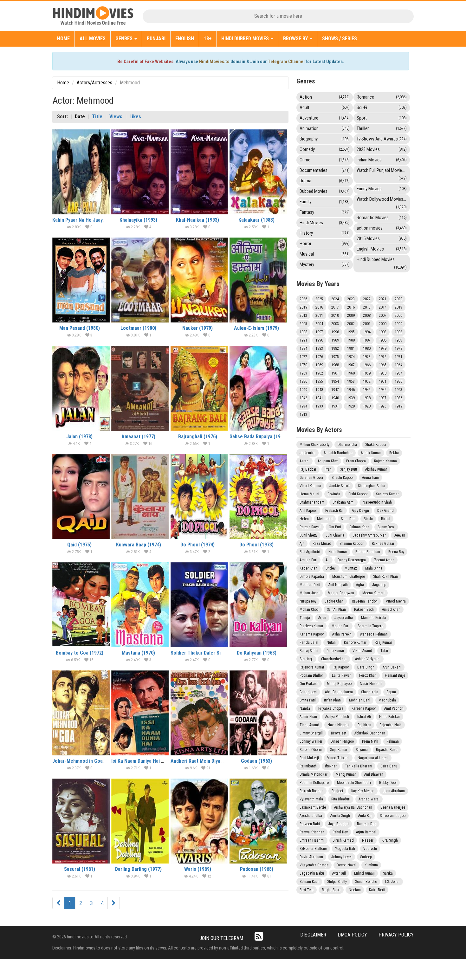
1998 (303, 332)
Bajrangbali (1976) (197, 437)
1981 (351, 348)
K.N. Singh (390, 840)
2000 (382, 324)
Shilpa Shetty (337, 881)
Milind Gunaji (364, 873)
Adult (325, 107)
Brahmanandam (312, 502)
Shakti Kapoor (375, 444)
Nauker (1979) (197, 328)
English (184, 39)
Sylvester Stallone (313, 848)
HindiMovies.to (214, 61)
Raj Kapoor (341, 667)
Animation (325, 128)
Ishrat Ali (364, 716)
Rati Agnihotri (310, 552)
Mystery (325, 264)
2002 (351, 324)
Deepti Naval (346, 865)
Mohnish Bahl (359, 700)
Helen (304, 519)
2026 (303, 299)
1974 (351, 357)
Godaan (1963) (256, 761)
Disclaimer (313, 935)
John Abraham (394, 791)
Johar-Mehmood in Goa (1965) (85, 761)
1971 (398, 357)
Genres (124, 39)
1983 (319, 348)
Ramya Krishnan (312, 832)
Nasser (367, 840)
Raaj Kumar (383, 642)
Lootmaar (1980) (138, 328)
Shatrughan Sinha (371, 486)
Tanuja (305, 618)
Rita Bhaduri (340, 799)
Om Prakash (309, 684)
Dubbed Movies (325, 191)
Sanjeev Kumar (387, 494)
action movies (382, 228)
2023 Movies (382, 149)
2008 (367, 315)
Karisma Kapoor (312, 634)
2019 (303, 307)
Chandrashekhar (334, 659)
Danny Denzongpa (352, 560)
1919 (398, 406)
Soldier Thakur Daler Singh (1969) (207, 653)
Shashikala (369, 692)
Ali (327, 560)
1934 (303, 406)
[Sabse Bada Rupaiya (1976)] (258, 388)
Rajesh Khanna (385, 461)
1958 (382, 373)
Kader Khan (308, 568)
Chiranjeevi (308, 692)
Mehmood (325, 519)
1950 (398, 381)
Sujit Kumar (338, 749)
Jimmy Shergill (311, 733)
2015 (367, 307)
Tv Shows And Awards (382, 139)
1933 (319, 406)
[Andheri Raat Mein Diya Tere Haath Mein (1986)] (199, 712)
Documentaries (325, 170)
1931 (335, 406)
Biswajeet (338, 733)
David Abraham (311, 857)
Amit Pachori (394, 708)
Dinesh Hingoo (342, 741)
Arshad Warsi (369, 799)
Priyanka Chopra (330, 708)
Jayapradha (343, 618)
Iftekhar (331, 766)
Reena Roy (396, 552)
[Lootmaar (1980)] (140, 280)
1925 (382, 406)
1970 (303, 365)
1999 (398, 324)
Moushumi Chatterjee (348, 576)
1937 (382, 398)
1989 (335, 340)
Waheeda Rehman (374, 634)
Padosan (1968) (256, 869)
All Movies (93, 39)
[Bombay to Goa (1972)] (81, 604)
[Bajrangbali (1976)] (199, 388)
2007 (382, 315)
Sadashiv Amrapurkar (369, 535)
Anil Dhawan (373, 774)
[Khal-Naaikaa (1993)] (199, 171)
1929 (351, 406)
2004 (319, 324)
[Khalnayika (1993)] (140, 171)
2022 (367, 299)
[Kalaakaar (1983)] (258, 171)
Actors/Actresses (94, 83)
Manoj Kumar (346, 774)
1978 (398, 348)
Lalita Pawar (341, 675)
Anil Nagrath (338, 585)
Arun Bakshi (392, 667)
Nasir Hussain (371, 684)
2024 (335, 299)
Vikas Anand (362, 651)
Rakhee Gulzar (383, 543)
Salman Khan (359, 527)
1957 (398, 373)
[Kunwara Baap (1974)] (140, 496)
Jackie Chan (334, 601)
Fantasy (325, 212)
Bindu (368, 519)
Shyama (362, 749)
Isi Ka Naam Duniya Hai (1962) (143, 761)
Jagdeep (379, 585)
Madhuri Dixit (310, 585)
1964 (398, 365)
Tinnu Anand (309, 725)
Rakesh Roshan (311, 791)
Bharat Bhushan (367, 552)
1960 (351, 373)
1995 (351, 332)
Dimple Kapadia (312, 576)
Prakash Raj (334, 510)
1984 (303, 348)
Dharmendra (347, 444)
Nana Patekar (389, 716)
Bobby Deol (388, 782)
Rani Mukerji (309, 758)
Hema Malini (309, 494)
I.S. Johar (392, 881)
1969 (319, 365)
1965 (382, 365)
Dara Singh (365, 667)
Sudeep (366, 857)
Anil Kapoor (308, 510)
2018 (319, 307)
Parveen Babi (310, 824)
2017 (335, 307)
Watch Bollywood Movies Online (383, 202)
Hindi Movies (325, 222)
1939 (351, 398)
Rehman (392, 741)
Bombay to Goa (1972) (79, 653)
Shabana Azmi (343, 502)
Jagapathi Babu (312, 873)
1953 (351, 381)
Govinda (333, 494)
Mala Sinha (373, 568)
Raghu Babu (331, 890)
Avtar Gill (339, 873)
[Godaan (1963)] (258, 712)
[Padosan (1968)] (258, 821)
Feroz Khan (368, 675)
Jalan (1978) (79, 437)
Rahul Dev (340, 832)
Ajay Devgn (360, 510)
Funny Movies (382, 189)
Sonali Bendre (366, 881)
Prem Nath (370, 741)
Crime (325, 160)
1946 (351, 390)
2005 (303, 324)
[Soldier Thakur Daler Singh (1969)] (199, 604)
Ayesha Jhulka (311, 815)
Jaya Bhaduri (338, 824)
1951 (382, 381)
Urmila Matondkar (313, 774)
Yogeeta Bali (345, 848)
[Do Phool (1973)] (258, 496)
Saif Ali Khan (336, 609)
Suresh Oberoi (311, 749)
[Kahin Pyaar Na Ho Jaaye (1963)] (81, 171)
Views (115, 117)
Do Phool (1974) (197, 545)
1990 (319, 340)
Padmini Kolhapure (314, 782)
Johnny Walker (311, 741)
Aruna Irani (370, 477)
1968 (335, 365)
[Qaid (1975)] (81, 496)
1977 (303, 357)
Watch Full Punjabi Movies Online (383, 173)
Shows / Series (339, 39)
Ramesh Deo (366, 824)
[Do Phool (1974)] (199, 496)
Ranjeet (337, 791)
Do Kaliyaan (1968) (256, 653)
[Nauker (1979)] (199, 280)
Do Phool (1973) (256, 545)
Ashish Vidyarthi (367, 659)
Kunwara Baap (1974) (138, 545)
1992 (398, 332)
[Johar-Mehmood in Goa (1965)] (81, 712)
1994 (367, 332)
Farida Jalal (309, 642)
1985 (398, 340)
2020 (398, 299)
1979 (382, 348)
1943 (398, 390)
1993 (382, 332)
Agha (360, 585)
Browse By (296, 39)
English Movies (382, 249)
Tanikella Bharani (358, 766)
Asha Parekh (342, 634)
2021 (382, 299)
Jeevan (399, 535)
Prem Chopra (356, 461)
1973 (367, 357)
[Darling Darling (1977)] (140, 821)
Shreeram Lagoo (392, 815)
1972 (382, 357)
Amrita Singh (340, 815)
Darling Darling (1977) (138, 869)
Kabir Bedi (377, 890)
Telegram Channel (286, 61)
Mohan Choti (309, 609)
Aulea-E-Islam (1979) (256, 328)
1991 (303, 340)
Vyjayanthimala (311, 799)
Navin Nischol (338, 725)
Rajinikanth (308, 766)
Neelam (355, 890)
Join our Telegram (221, 938)
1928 (367, 406)
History (325, 233)
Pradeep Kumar (311, 626)
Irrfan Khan (332, 700)
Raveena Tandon (365, 601)
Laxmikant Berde (313, 807)
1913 (303, 414)
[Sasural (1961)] (81, 821)
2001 (367, 324)
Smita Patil (308, 700)
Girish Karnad (343, 840)
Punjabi (156, 39)
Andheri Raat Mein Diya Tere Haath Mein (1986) (222, 761)
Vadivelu (370, 848)
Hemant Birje (395, 675)
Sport (382, 118)
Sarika (388, 873)
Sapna (391, 692)
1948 (319, 390)
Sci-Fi (382, 107)
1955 (319, 381)
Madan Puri (340, 626)
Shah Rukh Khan (385, 576)
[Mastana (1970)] (140, 604)
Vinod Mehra (396, 601)
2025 (319, 299)
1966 (367, 365)
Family (325, 202)
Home (63, 39)
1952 (367, 381)
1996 (335, 332)
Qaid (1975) (79, 545)
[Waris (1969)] (199, 821)
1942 (303, 398)
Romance (382, 97)
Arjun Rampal (366, 832)
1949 (303, 390)
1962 (319, 373)
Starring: (306, 659)
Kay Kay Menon (362, 791)
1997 (319, 332)
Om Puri (335, 527)
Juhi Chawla (335, 535)
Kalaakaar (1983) (256, 220)
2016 (351, 307)
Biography (325, 139)
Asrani (304, 461)
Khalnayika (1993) (138, 220)
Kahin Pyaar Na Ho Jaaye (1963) (86, 220)
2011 (319, 315)
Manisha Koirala (373, 618)
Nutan (331, 642)
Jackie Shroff (339, 486)
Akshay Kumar (376, 469)
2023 (351, 299)
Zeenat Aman (384, 560)
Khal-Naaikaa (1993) (197, 220)
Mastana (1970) (138, 653)
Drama (325, 181)
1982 (335, 348)
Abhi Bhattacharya (339, 692)
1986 (382, 340)
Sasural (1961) (79, 869)
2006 (398, 315)
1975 (335, 357)
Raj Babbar (308, 469)
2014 (382, 307)
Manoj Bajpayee (339, 684)
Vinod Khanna (310, 486)
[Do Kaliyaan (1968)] (258, 604)
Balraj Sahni (309, 651)
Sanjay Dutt (348, 469)
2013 (398, 307)
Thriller (382, 128)
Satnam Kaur (309, 881)
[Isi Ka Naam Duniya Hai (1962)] (140, 712)
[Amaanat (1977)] (140, 388)
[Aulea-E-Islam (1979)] (258, 280)
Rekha (394, 453)
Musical (325, 254)
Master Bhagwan (341, 593)
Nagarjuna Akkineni (373, 758)
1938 (367, 398)
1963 (303, 373)
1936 (398, 398)
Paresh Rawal (310, 527)
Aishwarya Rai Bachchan (353, 807)
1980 (367, 348)
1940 (335, 398)
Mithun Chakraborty (314, 444)
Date (80, 117)
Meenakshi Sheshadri (354, 782)
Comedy (325, 149)
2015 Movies (382, 238)
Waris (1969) (197, 869)
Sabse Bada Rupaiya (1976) (258, 437)
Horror (325, 243)
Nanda (305, 708)
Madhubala (387, 700)
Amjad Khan (391, 609)
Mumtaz (351, 568)
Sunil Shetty (308, 535)
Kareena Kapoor (364, 708)
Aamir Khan (308, 716)
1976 (319, 357)
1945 (367, 390)
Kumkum (371, 865)
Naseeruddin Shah (377, 502)
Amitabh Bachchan (338, 453)
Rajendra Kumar (312, 667)
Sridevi (331, 568)
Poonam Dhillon (312, 675)
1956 (303, 381)
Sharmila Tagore (370, 626)
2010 (335, 315)
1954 (335, 381)
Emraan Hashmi (312, 840)
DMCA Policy (352, 935)
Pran (328, 469)
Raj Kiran (364, 725)
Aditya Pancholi (337, 716)
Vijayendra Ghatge (314, 865)
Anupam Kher (328, 461)
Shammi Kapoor (352, 543)
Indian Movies (382, 160)
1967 (351, 365)
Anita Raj (365, 815)
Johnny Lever (341, 857)
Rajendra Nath (390, 725)
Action (325, 97)
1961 (335, 373)
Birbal (385, 519)
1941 (319, 398)
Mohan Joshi (310, 593)
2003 (335, 324)
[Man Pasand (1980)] (81, 280)
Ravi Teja (307, 890)
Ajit (302, 543)
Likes (135, 117)
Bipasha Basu (387, 749)
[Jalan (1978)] (81, 388)
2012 (303, 315)
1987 (367, 340)
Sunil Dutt (348, 519)
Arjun (322, 618)
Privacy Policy (396, 935)
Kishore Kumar (355, 642)
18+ (207, 39)
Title (97, 117)
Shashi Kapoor (343, 477)
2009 (351, 315)
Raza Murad (322, 543)
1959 (367, 373)
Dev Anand (385, 510)
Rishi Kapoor (358, 494)
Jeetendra (307, 453)
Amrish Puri (308, 560)
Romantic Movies (382, 217)
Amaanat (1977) (138, 437)
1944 (382, 390)
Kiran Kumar (337, 552)
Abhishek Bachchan (369, 733)
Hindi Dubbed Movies (245, 39)
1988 (351, 340)
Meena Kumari (373, 593)
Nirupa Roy (308, 601)
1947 (335, 390)
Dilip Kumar (335, 651)
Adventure (325, 118)
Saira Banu (388, 766)
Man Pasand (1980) (79, 328)
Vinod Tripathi (338, 758)
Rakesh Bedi (364, 609)
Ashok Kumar (371, 453)
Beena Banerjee (392, 807)
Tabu (384, 651)
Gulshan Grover (311, 477)
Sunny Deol (386, 527)
